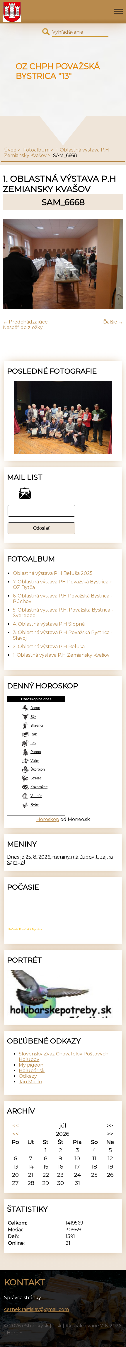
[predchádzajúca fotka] (12, 264)
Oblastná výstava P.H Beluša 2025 (53, 573)
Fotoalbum (36, 150)
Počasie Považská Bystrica (25, 929)
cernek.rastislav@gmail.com (36, 1309)
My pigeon (31, 1065)
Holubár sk (32, 1070)
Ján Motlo (30, 1081)
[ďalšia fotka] (113, 264)
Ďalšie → (113, 322)
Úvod (10, 150)
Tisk (57, 1326)
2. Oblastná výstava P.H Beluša (49, 646)
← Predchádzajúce (25, 322)
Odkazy (28, 1076)
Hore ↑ (15, 1333)
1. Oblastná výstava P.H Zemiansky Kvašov (61, 655)
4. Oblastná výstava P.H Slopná (49, 624)
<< (15, 1125)
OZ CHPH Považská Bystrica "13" (58, 71)
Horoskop (47, 819)
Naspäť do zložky (23, 327)
